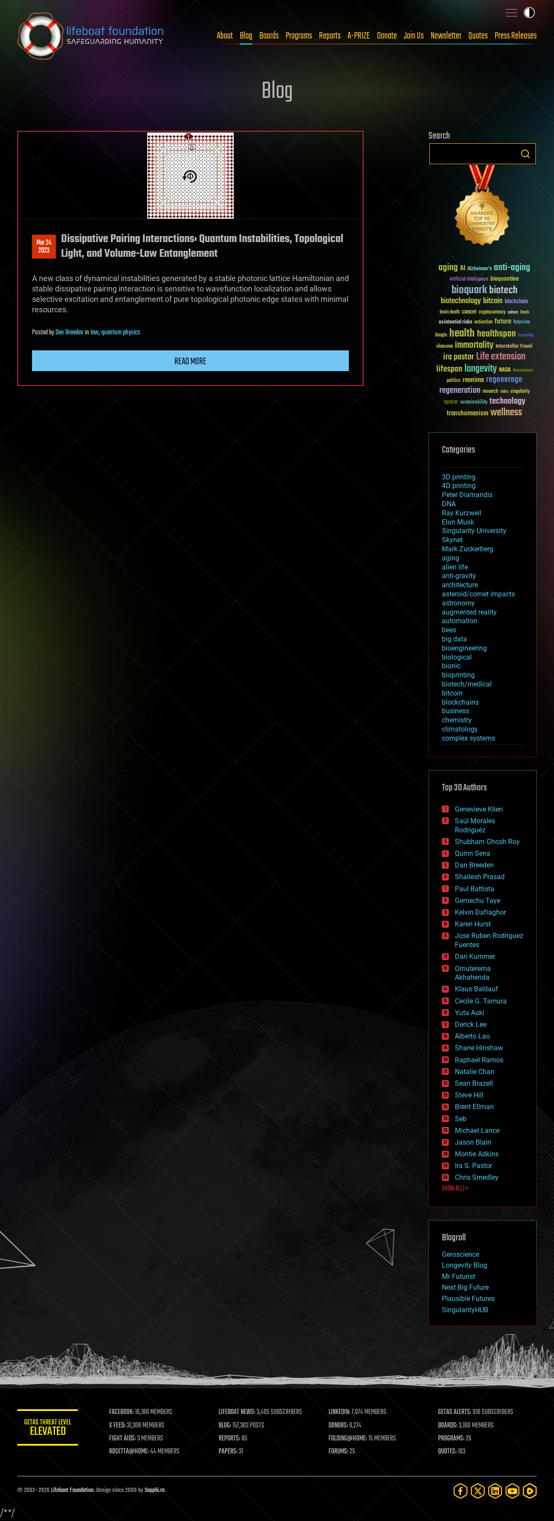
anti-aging (512, 267)
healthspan (496, 334)
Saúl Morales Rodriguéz (475, 825)
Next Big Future (465, 1287)
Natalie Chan (474, 1072)
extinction (483, 322)
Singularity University (474, 531)
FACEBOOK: (121, 1412)
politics (454, 381)
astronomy (458, 603)
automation (459, 621)
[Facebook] (460, 1490)
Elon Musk (458, 522)
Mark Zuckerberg (467, 549)
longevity (480, 369)
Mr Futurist (458, 1276)
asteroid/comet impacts (478, 594)
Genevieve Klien (479, 809)
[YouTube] (512, 1490)
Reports (330, 36)
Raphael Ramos (479, 1060)
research (490, 392)
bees (449, 630)
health (462, 333)
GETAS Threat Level (47, 1429)
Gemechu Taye (477, 900)
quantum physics (120, 332)
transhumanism (467, 413)
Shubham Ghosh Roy (487, 842)
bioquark (469, 290)
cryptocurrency (492, 312)
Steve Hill (469, 1095)
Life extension (500, 356)
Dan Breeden (69, 332)
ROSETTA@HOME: (129, 1451)
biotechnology (461, 301)
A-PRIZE (359, 36)
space (451, 401)
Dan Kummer (475, 956)
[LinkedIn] (495, 1490)
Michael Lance (477, 1130)
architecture (460, 585)
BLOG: (225, 1425)
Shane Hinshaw (479, 1048)
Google (441, 335)
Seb (461, 1119)
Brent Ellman (474, 1107)
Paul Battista (474, 889)
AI (462, 269)
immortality (474, 345)
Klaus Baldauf (476, 989)
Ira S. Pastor (473, 1166)
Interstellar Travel (514, 346)
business (455, 711)
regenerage (504, 380)
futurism (521, 323)
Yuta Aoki (469, 1013)
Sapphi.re (154, 1490)
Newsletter (446, 36)
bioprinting (458, 675)
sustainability (473, 403)
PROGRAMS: (451, 1438)
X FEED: (117, 1425)
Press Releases (516, 36)
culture (513, 312)
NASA (505, 370)
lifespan (449, 369)
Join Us (414, 36)
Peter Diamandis (467, 495)
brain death (450, 312)
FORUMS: (338, 1451)
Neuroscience (523, 371)
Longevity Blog (464, 1265)
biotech (503, 290)
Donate (387, 36)
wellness (506, 412)
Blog (246, 36)
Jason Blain (473, 1142)
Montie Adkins (477, 1154)
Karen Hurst (473, 924)
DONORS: (338, 1425)
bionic (451, 666)
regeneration (459, 390)
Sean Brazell (474, 1083)
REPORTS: (229, 1438)
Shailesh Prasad (480, 877)
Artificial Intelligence (469, 279)
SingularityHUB (465, 1310)
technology (507, 402)
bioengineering (464, 648)
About (225, 36)
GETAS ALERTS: (454, 1412)
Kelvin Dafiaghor (480, 912)
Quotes (478, 36)
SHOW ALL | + (455, 1188)
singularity (520, 392)
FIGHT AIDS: (122, 1438)
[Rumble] (530, 1490)
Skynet (452, 540)
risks (504, 391)
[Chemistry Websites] (482, 207)
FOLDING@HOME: (348, 1438)
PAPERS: (228, 1451)
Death (524, 312)
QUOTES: (447, 1451)
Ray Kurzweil (461, 513)
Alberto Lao (472, 1036)
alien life (455, 567)
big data (454, 639)
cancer (469, 312)
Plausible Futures (468, 1298)
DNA (449, 504)
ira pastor (458, 357)
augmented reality (469, 612)
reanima (473, 380)
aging (448, 267)
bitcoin (492, 301)
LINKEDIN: (339, 1412)
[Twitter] (478, 1490)
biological (457, 657)
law (94, 332)
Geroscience (460, 1254)
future (503, 321)
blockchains (460, 702)
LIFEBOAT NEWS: (237, 1412)
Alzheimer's (479, 269)
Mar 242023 (44, 247)
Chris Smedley (477, 1177)
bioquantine (504, 278)
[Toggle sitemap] (511, 12)
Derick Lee (470, 1024)
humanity (526, 335)
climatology (460, 729)
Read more (190, 361)
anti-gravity (459, 576)
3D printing (459, 477)
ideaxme (444, 347)
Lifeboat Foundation (72, 1490)
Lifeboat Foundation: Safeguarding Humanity (90, 36)
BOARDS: (447, 1425)
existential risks (455, 322)
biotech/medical (467, 684)
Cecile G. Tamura (481, 1001)
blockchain (516, 301)
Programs (299, 36)
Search (525, 153)
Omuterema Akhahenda (473, 973)
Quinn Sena (472, 853)
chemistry (457, 720)
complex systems (468, 738)
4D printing (459, 486)
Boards (269, 36)
